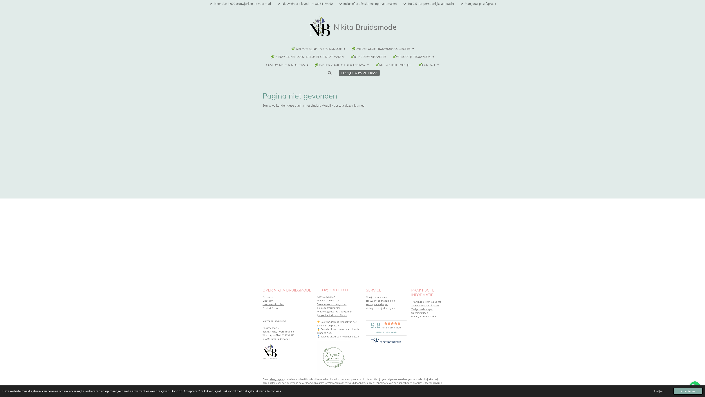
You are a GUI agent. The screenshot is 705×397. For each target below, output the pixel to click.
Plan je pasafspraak (376, 297)
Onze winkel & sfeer (273, 304)
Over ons (267, 297)
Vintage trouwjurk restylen (380, 308)
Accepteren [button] (688, 391)
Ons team (268, 300)
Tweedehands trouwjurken (331, 304)
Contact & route (271, 308)
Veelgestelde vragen (422, 309)
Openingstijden (419, 312)
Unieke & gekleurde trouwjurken (334, 311)
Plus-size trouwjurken (329, 308)
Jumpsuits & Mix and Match (332, 315)
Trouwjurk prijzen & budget (426, 301)
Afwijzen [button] (659, 391)
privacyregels (276, 379)
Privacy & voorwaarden (424, 316)
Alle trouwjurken (326, 296)
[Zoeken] (329, 73)
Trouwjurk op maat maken (380, 300)
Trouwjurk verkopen (377, 304)
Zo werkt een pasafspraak (425, 305)
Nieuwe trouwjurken (328, 300)
